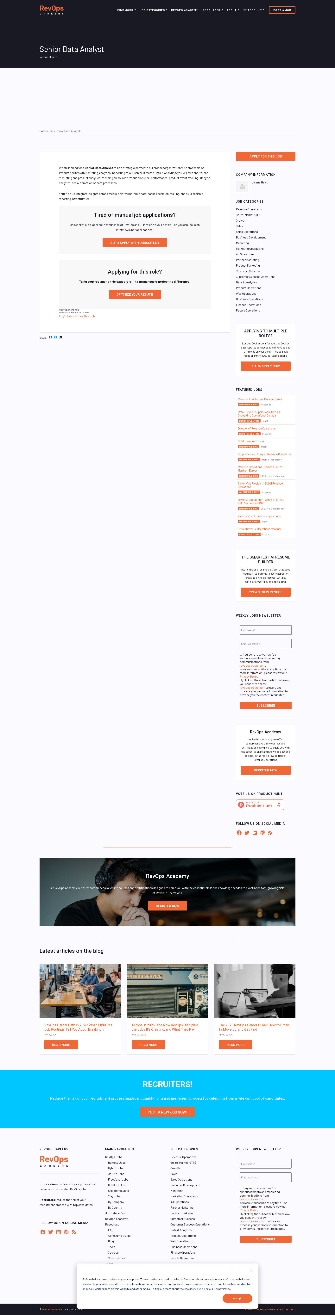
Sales (239, 226)
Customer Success (248, 271)
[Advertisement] (167, 97)
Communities (116, 1258)
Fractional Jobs (118, 1179)
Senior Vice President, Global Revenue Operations (260, 485)
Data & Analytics (246, 282)
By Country (115, 1207)
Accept (237, 1298)
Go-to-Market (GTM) (248, 215)
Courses (113, 1252)
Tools (111, 1247)
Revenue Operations (249, 209)
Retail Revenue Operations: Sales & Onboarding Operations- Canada (259, 413)
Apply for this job (266, 156)
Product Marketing (248, 265)
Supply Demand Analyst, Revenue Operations (265, 454)
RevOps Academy (184, 10)
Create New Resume (265, 592)
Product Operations (248, 288)
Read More (61, 1044)
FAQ (110, 1230)
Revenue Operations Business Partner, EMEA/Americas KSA (261, 501)
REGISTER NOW (167, 906)
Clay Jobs (114, 1196)
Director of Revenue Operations (257, 428)
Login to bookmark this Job (77, 316)
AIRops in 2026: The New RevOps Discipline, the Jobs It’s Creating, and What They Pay (165, 1027)
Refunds (290, 1309)
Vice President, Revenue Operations (259, 516)
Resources (211, 10)
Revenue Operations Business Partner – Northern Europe (261, 468)
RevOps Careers (51, 1309)
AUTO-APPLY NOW (265, 366)
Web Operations (246, 293)
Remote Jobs (117, 1162)
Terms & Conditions (256, 1309)
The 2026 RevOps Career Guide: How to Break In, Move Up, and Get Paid (254, 1027)
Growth (240, 220)
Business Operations (249, 299)
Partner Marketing (247, 260)
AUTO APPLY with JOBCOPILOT (134, 242)
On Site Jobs (116, 1174)
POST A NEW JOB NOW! (167, 1112)
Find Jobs (125, 10)
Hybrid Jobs (115, 1168)
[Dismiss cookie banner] (251, 1271)
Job (51, 131)
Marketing (242, 243)
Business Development (251, 237)
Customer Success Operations (255, 276)
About (231, 10)
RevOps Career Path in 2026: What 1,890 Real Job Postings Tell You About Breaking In (78, 1027)
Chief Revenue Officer (251, 441)
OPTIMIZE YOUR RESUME (135, 294)
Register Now (265, 770)
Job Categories (152, 10)
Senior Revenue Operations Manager (259, 529)
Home (43, 131)
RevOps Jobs (113, 1157)
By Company (116, 1202)
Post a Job (282, 10)
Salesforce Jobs (118, 1190)
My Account (252, 10)
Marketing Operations (250, 248)
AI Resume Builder (119, 1235)
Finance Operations (248, 304)
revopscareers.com (252, 665)
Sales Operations (247, 231)
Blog (111, 1241)
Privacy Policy (249, 676)
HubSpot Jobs (117, 1185)
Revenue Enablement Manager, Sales (260, 399)
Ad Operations (245, 254)
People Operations (248, 310)
